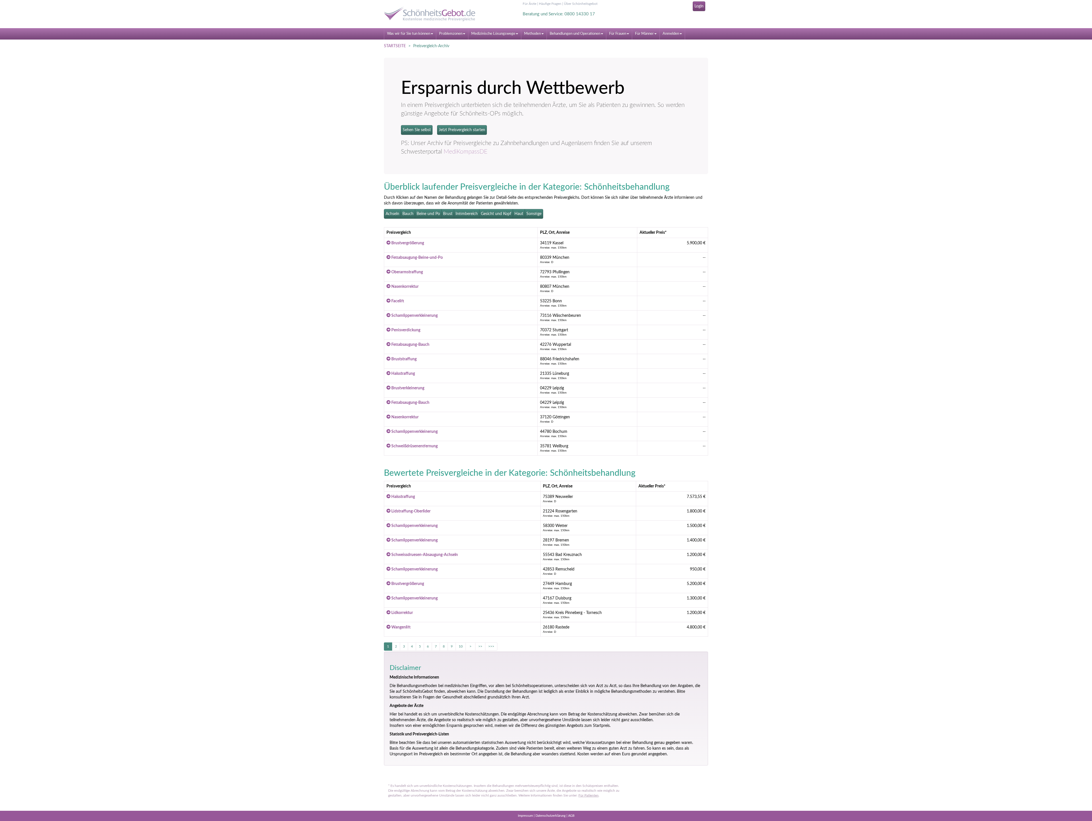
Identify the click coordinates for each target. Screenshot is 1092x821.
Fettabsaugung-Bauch (409, 345)
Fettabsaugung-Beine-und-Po (416, 258)
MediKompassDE (465, 152)
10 (461, 646)
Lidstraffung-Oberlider (410, 511)
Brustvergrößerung (407, 243)
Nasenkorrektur (404, 287)
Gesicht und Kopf (496, 214)
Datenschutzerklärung (550, 815)
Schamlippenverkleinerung (414, 316)
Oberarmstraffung (406, 272)
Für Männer (644, 34)
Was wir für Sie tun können (408, 34)
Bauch (407, 214)
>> (480, 646)
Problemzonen (450, 34)
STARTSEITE (395, 46)
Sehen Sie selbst (417, 130)
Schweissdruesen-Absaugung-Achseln (424, 555)
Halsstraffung (402, 374)
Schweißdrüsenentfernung (414, 446)
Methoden (532, 34)
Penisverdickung (405, 330)
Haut (518, 214)
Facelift (397, 301)
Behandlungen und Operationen (575, 34)
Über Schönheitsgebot (580, 3)
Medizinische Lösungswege (493, 34)
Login (699, 6)
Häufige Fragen (550, 3)
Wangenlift (400, 627)
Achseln (392, 214)
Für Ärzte (529, 3)
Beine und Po (428, 214)
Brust (447, 214)
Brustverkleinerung (407, 388)
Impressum (525, 815)
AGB (571, 815)
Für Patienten (588, 795)
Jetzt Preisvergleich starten (462, 130)
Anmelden (671, 34)
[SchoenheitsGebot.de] (435, 13)
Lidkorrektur (401, 613)
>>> (491, 646)
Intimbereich (467, 214)
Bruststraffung (403, 359)
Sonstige (533, 214)
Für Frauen (617, 34)
